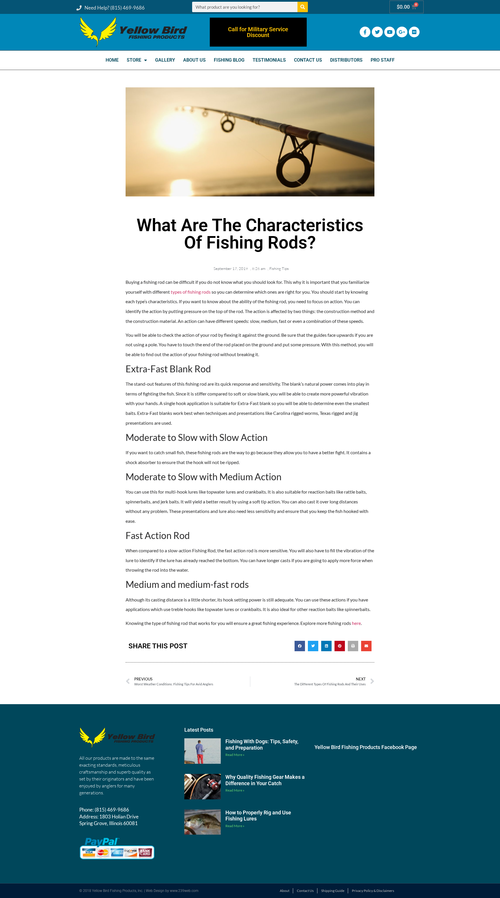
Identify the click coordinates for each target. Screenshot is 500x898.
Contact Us (308, 60)
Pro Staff (383, 60)
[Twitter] (377, 32)
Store (134, 60)
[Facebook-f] (365, 32)
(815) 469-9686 (112, 810)
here (356, 623)
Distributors (346, 60)
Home (112, 60)
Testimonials (269, 60)
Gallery (165, 60)
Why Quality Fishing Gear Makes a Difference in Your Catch (265, 780)
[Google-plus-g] (401, 32)
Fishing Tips (279, 268)
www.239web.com (184, 891)
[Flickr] (414, 32)
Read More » (235, 754)
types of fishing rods (191, 292)
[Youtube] (389, 32)
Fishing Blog (229, 60)
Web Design (155, 891)
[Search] (302, 7)
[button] (300, 646)
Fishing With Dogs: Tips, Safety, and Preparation (261, 744)
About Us (194, 60)
